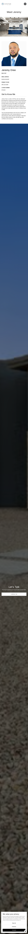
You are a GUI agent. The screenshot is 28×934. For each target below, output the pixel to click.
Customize (14, 926)
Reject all (14, 923)
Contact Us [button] (14, 594)
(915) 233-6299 (5, 84)
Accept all (14, 930)
